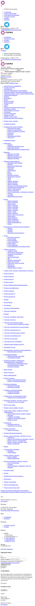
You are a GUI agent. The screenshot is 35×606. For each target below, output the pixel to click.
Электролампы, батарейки (11, 449)
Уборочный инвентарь (10, 95)
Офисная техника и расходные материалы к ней (18, 92)
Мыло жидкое (8, 369)
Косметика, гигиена (10, 109)
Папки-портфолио (12, 219)
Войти (8, 9)
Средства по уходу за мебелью (13, 341)
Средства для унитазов (10, 338)
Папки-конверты (12, 217)
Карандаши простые (13, 148)
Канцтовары (7, 98)
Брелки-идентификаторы (14, 166)
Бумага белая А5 (9, 279)
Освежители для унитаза (14, 426)
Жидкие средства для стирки (15, 356)
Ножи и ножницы (12, 184)
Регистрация (13, 9)
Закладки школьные (13, 257)
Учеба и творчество (9, 249)
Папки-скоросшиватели (14, 222)
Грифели (9, 145)
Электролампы (11, 452)
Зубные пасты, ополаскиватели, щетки (15, 396)
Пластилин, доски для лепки (15, 263)
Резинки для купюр (13, 190)
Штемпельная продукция (14, 196)
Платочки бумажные (13, 391)
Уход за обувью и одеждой (11, 110)
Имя (2, 557)
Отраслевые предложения (11, 15)
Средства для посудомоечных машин (18, 324)
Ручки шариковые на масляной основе (18, 246)
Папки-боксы (11, 216)
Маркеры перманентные (14, 157)
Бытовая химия (8, 103)
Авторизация (17, 55)
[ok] (3, 27)
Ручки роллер (11, 243)
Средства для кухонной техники (13, 322)
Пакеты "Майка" (12, 457)
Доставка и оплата (9, 16)
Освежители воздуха (13, 424)
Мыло (6, 106)
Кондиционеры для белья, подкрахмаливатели (17, 350)
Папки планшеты (12, 202)
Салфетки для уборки (13, 417)
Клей (8, 172)
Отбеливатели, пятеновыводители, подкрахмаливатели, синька (17, 364)
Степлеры (10, 195)
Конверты (10, 134)
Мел (8, 258)
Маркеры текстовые (13, 158)
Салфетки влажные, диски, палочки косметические (19, 93)
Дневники (10, 255)
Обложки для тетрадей (14, 260)
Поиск (18, 70)
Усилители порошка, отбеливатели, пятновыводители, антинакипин (14, 361)
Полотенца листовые (13, 385)
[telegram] (7, 27)
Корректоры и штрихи (13, 176)
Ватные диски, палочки (11, 121)
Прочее (6, 473)
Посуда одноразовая (10, 113)
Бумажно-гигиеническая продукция (14, 107)
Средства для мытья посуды (12, 330)
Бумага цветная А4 (9, 296)
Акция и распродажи (10, 13)
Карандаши (7, 143)
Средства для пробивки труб (12, 335)
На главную (4, 501)
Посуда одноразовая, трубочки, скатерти (16, 461)
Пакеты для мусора (9, 428)
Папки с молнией (12, 208)
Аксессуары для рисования (15, 252)
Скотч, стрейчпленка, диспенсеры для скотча (20, 192)
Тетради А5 (10, 264)
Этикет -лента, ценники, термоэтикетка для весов (18, 270)
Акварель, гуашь (12, 251)
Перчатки (10, 415)
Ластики (9, 228)
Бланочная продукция (13, 128)
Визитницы (10, 167)
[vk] (1, 27)
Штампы (6, 96)
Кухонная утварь (9, 470)
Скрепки (10, 193)
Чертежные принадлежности (15, 233)
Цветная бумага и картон (14, 267)
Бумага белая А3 (9, 273)
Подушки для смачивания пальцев (17, 186)
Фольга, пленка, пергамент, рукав (17, 442)
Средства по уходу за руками (15, 402)
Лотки (9, 178)
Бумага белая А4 (9, 276)
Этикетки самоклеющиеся (11, 308)
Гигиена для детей (9, 87)
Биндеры (10, 164)
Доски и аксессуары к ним (11, 487)
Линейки (10, 230)
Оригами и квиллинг (10, 311)
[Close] (1, 556)
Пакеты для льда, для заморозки (16, 440)
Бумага (6, 100)
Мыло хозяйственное (10, 375)
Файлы (9, 224)
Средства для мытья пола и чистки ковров (16, 327)
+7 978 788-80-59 (5, 59)
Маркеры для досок (13, 155)
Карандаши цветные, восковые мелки (18, 149)
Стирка (6, 104)
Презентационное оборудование (13, 118)
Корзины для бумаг (13, 175)
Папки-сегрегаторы (13, 221)
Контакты (7, 19)
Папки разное (11, 204)
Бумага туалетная (9, 378)
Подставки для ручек (13, 237)
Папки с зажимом (12, 205)
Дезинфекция (8, 89)
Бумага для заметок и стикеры (16, 131)
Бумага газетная (8, 282)
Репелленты (7, 479)
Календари (10, 133)
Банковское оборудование (14, 163)
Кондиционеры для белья (14, 351)
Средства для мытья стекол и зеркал (14, 333)
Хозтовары (7, 112)
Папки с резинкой (12, 210)
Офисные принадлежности (12, 161)
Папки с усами (11, 211)
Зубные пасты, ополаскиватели (16, 397)
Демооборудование (9, 140)
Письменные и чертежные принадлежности (17, 226)
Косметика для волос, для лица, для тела (15, 400)
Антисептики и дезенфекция (12, 86)
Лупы (9, 179)
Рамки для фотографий (14, 189)
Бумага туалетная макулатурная (16, 379)
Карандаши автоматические (15, 146)
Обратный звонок (16, 30)
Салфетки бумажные (13, 393)
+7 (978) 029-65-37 (9, 539)
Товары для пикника (10, 482)
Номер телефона (5, 559)
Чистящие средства (9, 347)
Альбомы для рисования (14, 254)
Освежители (7, 422)
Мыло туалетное (9, 372)
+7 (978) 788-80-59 (9, 538)
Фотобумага (7, 305)
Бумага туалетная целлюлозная (16, 381)
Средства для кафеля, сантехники (14, 317)
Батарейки (10, 451)
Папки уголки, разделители (15, 214)
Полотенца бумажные (10, 384)
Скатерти (10, 464)
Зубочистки (10, 437)
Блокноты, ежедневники (14, 130)
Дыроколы (10, 169)
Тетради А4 (10, 137)
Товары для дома (9, 115)
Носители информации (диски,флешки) (15, 90)
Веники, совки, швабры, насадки (13, 408)
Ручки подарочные (12, 242)
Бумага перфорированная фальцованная (15, 285)
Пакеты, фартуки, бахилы (11, 455)
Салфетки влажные (9, 124)
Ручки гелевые (11, 239)
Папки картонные (12, 201)
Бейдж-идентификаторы (11, 484)
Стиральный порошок (13, 357)
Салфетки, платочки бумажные (13, 390)
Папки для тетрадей (13, 261)
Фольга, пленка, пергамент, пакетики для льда (17, 436)
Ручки (6, 236)
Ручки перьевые (12, 240)
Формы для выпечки (13, 443)
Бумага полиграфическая (11, 288)
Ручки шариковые (12, 245)
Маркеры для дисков (13, 154)
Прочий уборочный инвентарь (13, 433)
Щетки (6, 446)
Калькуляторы (11, 170)
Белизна (6, 314)
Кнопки (9, 173)
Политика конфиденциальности (10, 510)
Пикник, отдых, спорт (10, 116)
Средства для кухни (10, 319)
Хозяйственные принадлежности (13, 476)
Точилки (9, 231)
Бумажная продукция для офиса (13, 127)
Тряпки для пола (12, 420)
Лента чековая (8, 302)
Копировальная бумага (14, 136)
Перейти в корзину (6, 76)
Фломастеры (11, 266)
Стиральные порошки (10, 354)
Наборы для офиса (12, 181)
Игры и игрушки (9, 101)
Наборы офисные (12, 182)
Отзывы (6, 18)
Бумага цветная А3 (9, 293)
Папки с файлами (12, 213)
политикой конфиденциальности (10, 562)
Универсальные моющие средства (14, 344)
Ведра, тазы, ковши (9, 405)
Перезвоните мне (5, 564)
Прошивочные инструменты (15, 187)
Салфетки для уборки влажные (16, 418)
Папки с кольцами (12, 207)
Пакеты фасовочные (13, 458)
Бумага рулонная (9, 291)
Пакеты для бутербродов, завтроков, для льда (20, 439)
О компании (7, 12)
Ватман (6, 299)
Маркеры (6, 152)
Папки (6, 199)
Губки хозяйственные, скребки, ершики (18, 413)
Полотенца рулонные (13, 387)
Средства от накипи (13, 366)
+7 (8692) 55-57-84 (9, 541)
